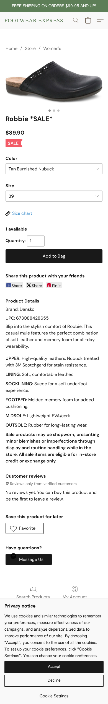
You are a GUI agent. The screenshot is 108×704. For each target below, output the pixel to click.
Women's (52, 48)
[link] (54, 694)
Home (11, 48)
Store (30, 48)
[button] (33, 20)
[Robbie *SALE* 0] (54, 82)
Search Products (33, 597)
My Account (75, 597)
